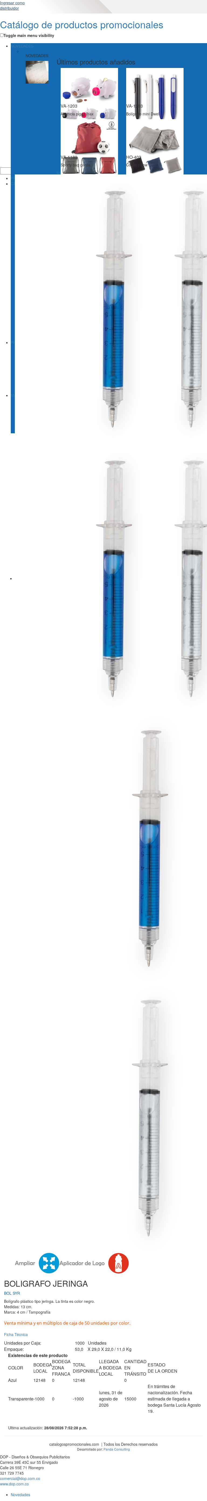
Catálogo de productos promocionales (81, 24)
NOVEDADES (22, 46)
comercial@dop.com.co (20, 1478)
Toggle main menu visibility (29, 35)
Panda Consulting (117, 1449)
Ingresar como (12, 5)
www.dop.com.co (14, 1483)
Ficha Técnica (16, 1334)
